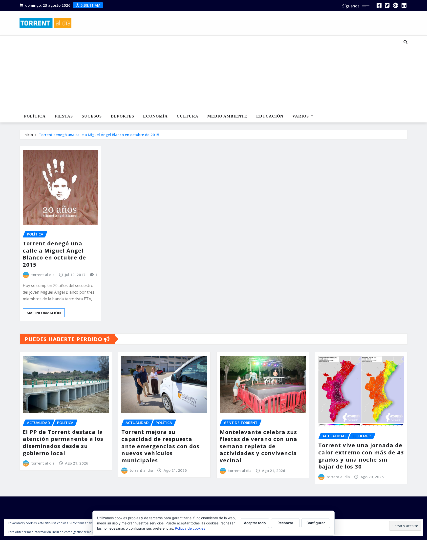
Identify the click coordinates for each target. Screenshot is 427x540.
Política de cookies (190, 528)
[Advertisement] (197, 73)
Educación (269, 116)
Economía (155, 116)
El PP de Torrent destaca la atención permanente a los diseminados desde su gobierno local (63, 442)
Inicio (28, 134)
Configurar (315, 523)
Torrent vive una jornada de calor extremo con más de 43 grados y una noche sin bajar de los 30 (361, 455)
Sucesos (92, 116)
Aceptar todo (255, 523)
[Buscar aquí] (405, 42)
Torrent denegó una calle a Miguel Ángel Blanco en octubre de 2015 (99, 134)
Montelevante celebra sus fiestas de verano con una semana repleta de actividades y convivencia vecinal (258, 446)
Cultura (187, 116)
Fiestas (64, 116)
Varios (301, 116)
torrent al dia (43, 274)
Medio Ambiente (227, 116)
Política (35, 116)
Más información (44, 312)
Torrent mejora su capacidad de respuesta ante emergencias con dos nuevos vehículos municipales (160, 446)
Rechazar (285, 523)
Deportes (122, 116)
